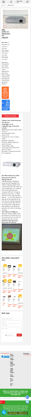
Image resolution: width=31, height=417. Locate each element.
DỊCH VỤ (11, 384)
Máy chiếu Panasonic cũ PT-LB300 (19, 270)
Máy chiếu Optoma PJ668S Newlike (14, 285)
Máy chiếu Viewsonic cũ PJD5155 (14, 270)
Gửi (19, 335)
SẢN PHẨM (12, 375)
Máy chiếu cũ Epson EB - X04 (9, 285)
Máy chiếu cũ (19, 2)
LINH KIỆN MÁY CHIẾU (12, 370)
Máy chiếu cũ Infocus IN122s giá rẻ (4, 285)
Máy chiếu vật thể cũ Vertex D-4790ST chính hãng (9, 300)
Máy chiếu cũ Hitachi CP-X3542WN (14, 300)
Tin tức (11, 2)
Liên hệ (28, 2)
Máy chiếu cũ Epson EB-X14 (4, 270)
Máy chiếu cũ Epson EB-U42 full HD (4, 300)
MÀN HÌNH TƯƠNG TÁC (12, 364)
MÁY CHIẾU (12, 355)
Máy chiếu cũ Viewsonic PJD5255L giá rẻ (9, 270)
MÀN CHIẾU (12, 359)
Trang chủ (3, 5)
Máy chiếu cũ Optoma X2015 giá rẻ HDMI (19, 300)
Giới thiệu (3, 2)
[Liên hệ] (4, 413)
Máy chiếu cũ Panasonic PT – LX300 (19, 285)
